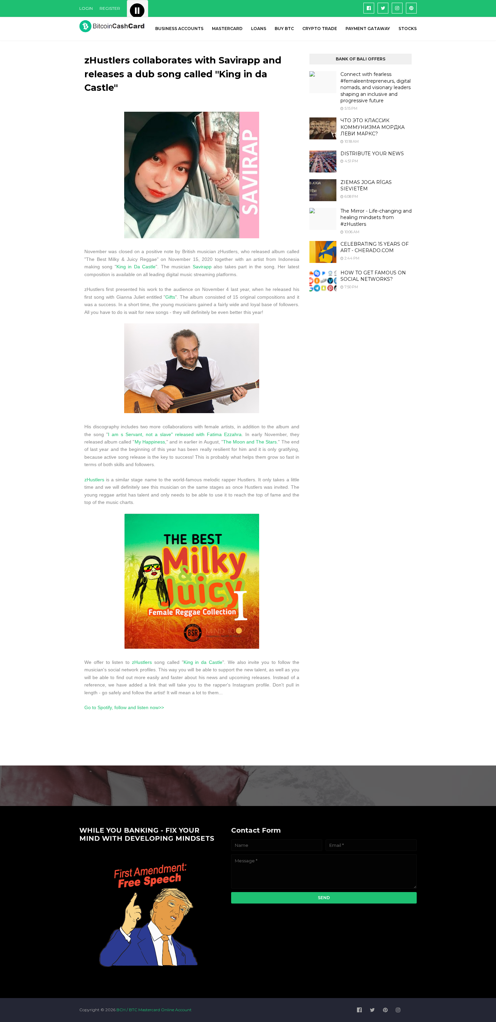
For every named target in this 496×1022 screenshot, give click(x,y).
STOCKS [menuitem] (407, 28)
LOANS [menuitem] (258, 28)
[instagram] (397, 8)
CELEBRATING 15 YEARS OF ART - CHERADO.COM (374, 247)
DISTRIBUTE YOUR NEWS (372, 154)
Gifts (170, 297)
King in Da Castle (136, 266)
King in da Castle (203, 662)
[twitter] (383, 8)
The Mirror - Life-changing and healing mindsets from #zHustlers (376, 217)
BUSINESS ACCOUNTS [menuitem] (179, 28)
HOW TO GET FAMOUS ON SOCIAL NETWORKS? (373, 276)
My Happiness (150, 442)
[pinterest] (411, 8)
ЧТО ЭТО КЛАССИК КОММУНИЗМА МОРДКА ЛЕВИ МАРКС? (372, 127)
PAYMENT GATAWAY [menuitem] (368, 28)
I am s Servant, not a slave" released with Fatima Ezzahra (175, 434)
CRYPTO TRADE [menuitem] (319, 28)
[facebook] (368, 8)
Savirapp (203, 266)
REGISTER (110, 8)
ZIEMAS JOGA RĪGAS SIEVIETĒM (366, 185)
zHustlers (95, 479)
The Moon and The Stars (250, 442)
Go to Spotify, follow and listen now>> (124, 707)
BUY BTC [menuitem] (284, 28)
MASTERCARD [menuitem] (227, 28)
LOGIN (86, 8)
